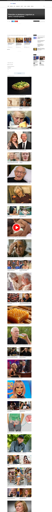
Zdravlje (32, 6)
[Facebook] (39, 0)
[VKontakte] (43, 0)
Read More (19, 73)
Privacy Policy (21, 0)
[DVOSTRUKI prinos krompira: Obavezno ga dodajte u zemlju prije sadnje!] (42, 58)
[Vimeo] (42, 0)
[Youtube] (44, 0)
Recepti (22, 6)
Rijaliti (25, 6)
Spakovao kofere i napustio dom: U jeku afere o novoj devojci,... (42, 65)
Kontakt (24, 0)
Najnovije (11, 6)
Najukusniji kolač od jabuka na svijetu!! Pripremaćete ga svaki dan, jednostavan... (41, 49)
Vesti (14, 6)
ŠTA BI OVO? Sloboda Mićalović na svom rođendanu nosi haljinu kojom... (41, 41)
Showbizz (28, 6)
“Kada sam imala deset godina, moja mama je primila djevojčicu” (41, 38)
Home (16, 0)
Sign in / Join (14, 0)
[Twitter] (40, 0)
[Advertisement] (19, 29)
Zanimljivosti (18, 6)
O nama (18, 0)
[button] (44, 6)
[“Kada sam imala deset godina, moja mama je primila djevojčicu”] (35, 38)
